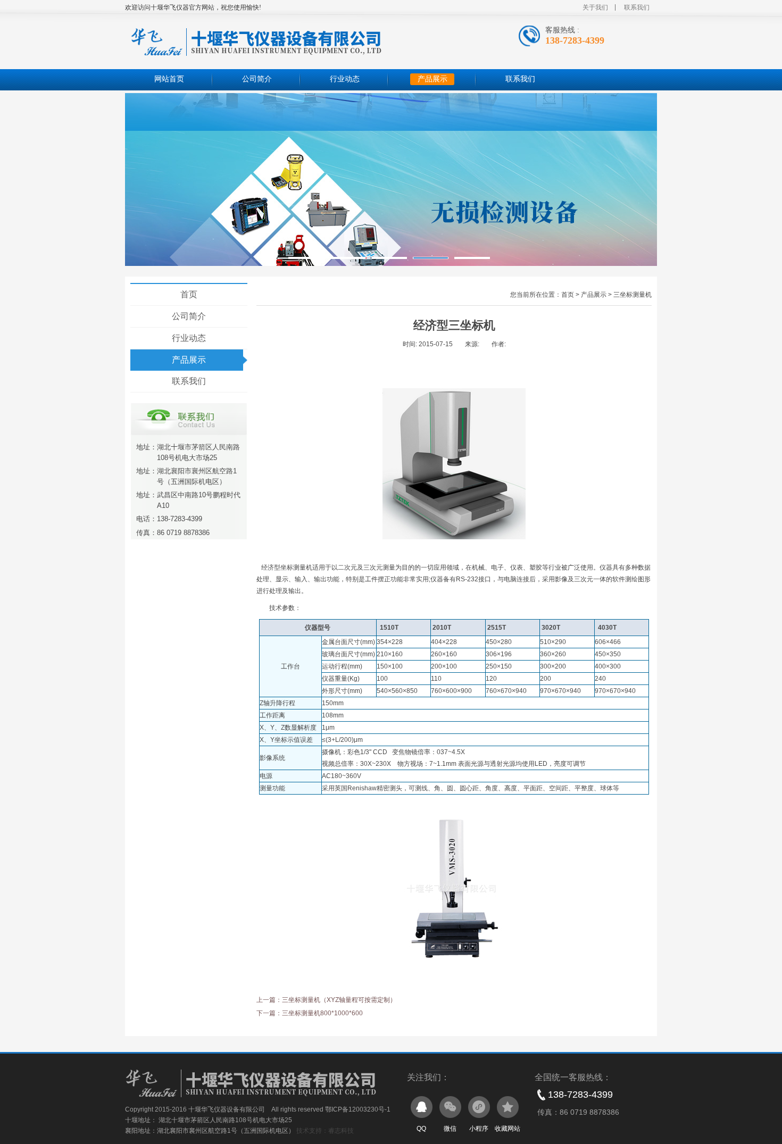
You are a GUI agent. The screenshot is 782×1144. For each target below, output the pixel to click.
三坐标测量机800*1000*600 (322, 1013)
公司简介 (257, 79)
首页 (188, 294)
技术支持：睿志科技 (325, 1130)
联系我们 (637, 7)
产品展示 (432, 79)
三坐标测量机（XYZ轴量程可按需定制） (339, 1000)
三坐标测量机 (632, 294)
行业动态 (345, 79)
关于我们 (595, 7)
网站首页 (169, 79)
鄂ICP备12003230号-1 (357, 1109)
